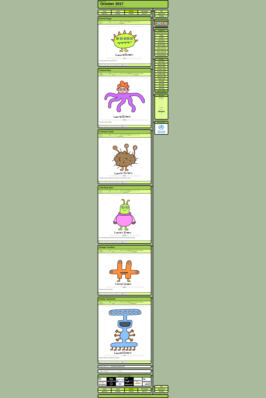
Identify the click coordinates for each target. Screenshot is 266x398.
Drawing (118, 13)
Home (104, 11)
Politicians (161, 104)
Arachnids (161, 113)
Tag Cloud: (161, 95)
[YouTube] (156, 23)
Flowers (161, 107)
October (113, 21)
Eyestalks (108, 136)
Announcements (161, 55)
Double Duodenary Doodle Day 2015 (161, 52)
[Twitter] (159, 23)
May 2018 (161, 86)
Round (114, 23)
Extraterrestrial (113, 192)
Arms (116, 303)
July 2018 (161, 81)
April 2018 (161, 88)
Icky (113, 136)
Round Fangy (105, 19)
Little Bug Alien (106, 188)
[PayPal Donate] (138, 381)
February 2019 (161, 64)
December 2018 (161, 69)
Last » (120, 371)
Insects (117, 192)
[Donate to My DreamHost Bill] (120, 381)
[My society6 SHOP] (147, 381)
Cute (103, 192)
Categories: (161, 30)
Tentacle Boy (105, 70)
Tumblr (161, 35)
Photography (144, 11)
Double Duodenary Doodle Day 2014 (161, 48)
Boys (116, 74)
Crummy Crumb (106, 132)
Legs (129, 303)
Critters (103, 23)
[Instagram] (166, 23)
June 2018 (161, 83)
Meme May (161, 99)
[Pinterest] (161, 23)
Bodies (119, 303)
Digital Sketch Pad (135, 21)
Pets (161, 103)
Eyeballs (107, 23)
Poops (115, 136)
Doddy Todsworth (107, 299)
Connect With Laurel (161, 20)
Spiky (117, 23)
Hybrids (119, 74)
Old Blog (161, 16)
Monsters (123, 74)
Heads (126, 251)
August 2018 (161, 79)
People (126, 74)
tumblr (118, 11)
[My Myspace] (111, 381)
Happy (126, 303)
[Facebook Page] (164, 23)
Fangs (111, 23)
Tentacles (131, 74)
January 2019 (161, 66)
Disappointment (161, 114)
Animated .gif (161, 42)
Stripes (161, 111)
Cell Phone (161, 40)
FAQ (161, 11)
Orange (129, 251)
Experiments (161, 13)
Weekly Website (161, 122)
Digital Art (104, 13)
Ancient (161, 102)
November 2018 (161, 71)
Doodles (131, 11)
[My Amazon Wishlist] (102, 381)
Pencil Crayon (161, 45)
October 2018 (161, 74)
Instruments (161, 118)
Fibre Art (144, 13)
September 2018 (161, 76)
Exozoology (107, 192)
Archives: (161, 59)
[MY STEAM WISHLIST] (129, 381)
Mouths (161, 109)
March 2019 (161, 62)
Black (161, 117)
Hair (111, 136)
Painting (131, 13)
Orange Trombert (107, 247)
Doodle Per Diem (102, 1)
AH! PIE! (161, 37)
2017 (118, 21)
